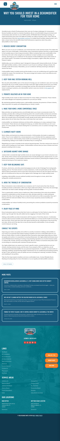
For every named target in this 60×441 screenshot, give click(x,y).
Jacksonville (5, 381)
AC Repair (4, 351)
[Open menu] (55, 3)
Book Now (51, 365)
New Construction (6, 361)
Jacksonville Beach (7, 385)
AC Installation (6, 354)
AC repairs (48, 88)
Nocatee (33, 390)
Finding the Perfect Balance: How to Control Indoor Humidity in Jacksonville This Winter (28, 312)
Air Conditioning (6, 356)
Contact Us (5, 368)
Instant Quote (51, 360)
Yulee (3, 392)
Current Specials (6, 366)
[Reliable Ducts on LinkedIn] (32, 342)
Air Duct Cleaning (6, 358)
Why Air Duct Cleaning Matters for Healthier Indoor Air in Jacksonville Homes (25, 297)
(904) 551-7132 (51, 355)
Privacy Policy (38, 415)
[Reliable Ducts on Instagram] (35, 342)
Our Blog (4, 373)
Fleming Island (35, 383)
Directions (4, 409)
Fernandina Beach (36, 388)
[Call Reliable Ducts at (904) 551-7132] (5, 4)
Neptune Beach (6, 383)
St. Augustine (34, 385)
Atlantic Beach (6, 388)
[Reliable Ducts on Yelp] (27, 342)
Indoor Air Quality (7, 264)
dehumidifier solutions (24, 38)
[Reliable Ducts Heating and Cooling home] (14, 6)
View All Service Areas (37, 392)
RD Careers (5, 370)
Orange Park (34, 381)
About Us (4, 363)
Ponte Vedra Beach (7, 390)
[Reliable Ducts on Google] (30, 342)
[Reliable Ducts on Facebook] (25, 342)
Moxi (34, 415)
